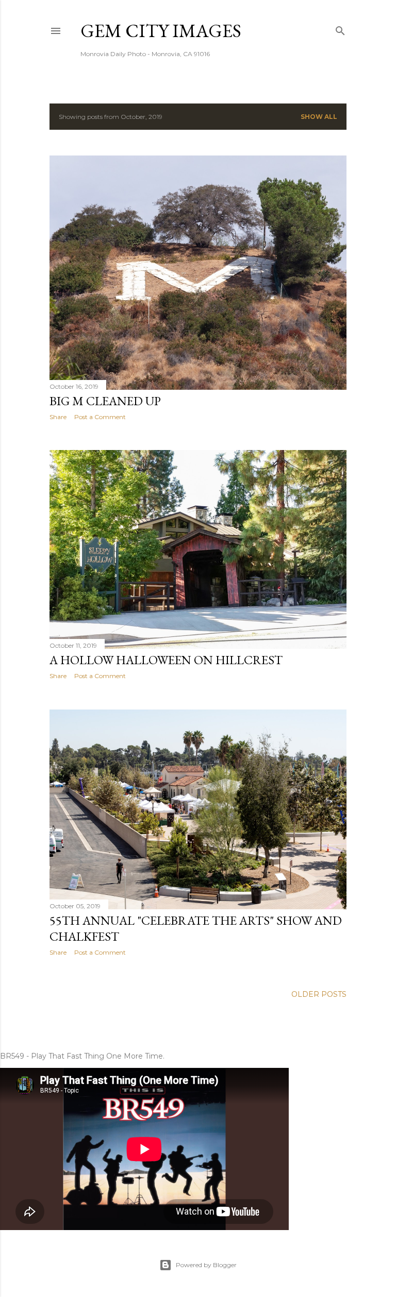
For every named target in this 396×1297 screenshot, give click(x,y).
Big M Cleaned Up (105, 401)
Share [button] (58, 417)
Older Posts (318, 994)
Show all (319, 116)
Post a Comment (100, 417)
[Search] (340, 29)
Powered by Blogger (206, 1265)
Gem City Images (160, 31)
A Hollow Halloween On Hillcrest (166, 660)
